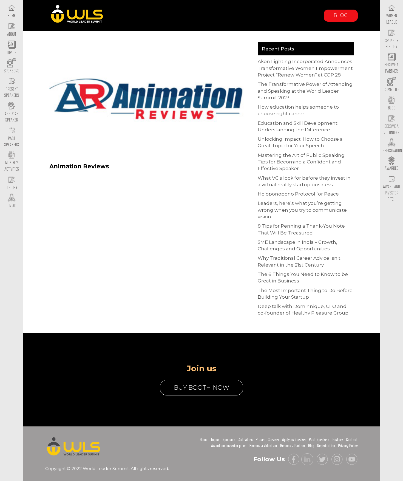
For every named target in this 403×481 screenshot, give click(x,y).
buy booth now (201, 387)
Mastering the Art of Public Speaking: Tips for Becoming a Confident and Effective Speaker (301, 161)
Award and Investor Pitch (391, 193)
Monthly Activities (11, 166)
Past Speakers (11, 141)
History (338, 439)
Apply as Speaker (11, 117)
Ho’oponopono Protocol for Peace (298, 194)
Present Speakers (11, 92)
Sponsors (229, 439)
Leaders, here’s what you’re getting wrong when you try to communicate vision (302, 209)
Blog (341, 15)
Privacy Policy (348, 446)
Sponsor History (391, 43)
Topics (215, 439)
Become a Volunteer (391, 129)
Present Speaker (267, 439)
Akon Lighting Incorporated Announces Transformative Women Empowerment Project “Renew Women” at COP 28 (305, 68)
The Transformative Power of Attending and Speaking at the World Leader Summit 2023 (305, 90)
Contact (352, 439)
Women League (391, 19)
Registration (326, 446)
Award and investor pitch (228, 446)
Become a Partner (391, 68)
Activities (246, 439)
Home (204, 439)
